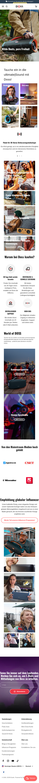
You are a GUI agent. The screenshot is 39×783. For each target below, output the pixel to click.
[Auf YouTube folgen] (13, 761)
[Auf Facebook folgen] (3, 761)
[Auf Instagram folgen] (8, 761)
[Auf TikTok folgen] (17, 761)
